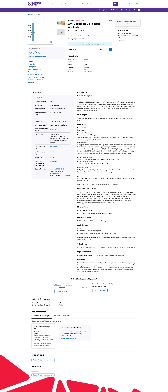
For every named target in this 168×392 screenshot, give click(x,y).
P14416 (52, 152)
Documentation (33, 72)
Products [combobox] (54, 4)
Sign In (77, 44)
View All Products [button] (62, 291)
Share (110, 20)
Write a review (82, 36)
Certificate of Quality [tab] (61, 316)
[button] (101, 10)
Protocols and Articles (35, 74)
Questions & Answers (35, 80)
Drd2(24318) (57, 173)
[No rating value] (72, 36)
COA (31, 52)
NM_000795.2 (54, 146)
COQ (37, 52)
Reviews (31, 82)
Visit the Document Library (68, 338)
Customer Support (43, 345)
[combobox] (84, 4)
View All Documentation (37, 56)
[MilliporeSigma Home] (34, 4)
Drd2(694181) (66, 175)
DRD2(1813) (60, 169)
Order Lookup (114, 10)
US (131, 4)
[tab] (32, 15)
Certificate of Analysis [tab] (41, 316)
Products (30, 14)
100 (51, 101)
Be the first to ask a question (43, 360)
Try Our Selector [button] (100, 290)
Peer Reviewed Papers (36, 77)
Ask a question (92, 36)
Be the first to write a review (44, 375)
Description (32, 67)
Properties (31, 64)
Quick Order (124, 10)
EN (137, 4)
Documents (42, 341)
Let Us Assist (121, 40)
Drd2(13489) (60, 171)
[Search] (115, 4)
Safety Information (34, 69)
